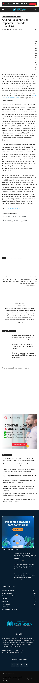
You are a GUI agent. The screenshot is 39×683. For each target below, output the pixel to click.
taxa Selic (20, 258)
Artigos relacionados (9, 331)
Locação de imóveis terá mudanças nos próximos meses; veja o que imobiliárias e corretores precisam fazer (19, 470)
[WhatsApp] (16, 33)
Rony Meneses (7, 29)
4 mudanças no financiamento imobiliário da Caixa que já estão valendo (23, 346)
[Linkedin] (19, 323)
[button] (3, 9)
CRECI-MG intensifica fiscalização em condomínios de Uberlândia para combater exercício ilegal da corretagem (18, 459)
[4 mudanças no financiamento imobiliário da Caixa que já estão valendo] (6, 346)
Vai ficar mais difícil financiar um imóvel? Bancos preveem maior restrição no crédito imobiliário (23, 338)
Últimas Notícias (16, 16)
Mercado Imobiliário (11, 14)
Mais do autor (20, 331)
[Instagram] (17, 665)
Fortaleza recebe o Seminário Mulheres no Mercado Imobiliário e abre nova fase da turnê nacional (17, 465)
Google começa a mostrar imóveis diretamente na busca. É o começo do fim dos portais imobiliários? (20, 494)
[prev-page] (3, 362)
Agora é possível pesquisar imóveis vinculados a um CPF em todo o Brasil (19, 476)
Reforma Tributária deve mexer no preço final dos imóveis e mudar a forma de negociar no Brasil (24, 575)
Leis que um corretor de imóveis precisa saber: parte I (10, 281)
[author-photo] (19, 300)
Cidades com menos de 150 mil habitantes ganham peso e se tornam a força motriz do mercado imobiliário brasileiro (25, 556)
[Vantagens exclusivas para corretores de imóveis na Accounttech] (19, 4)
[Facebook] (3, 33)
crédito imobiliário (11, 258)
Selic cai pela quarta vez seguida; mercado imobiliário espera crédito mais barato (24, 355)
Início (3, 14)
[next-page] (6, 362)
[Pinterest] (12, 33)
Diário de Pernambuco (13, 208)
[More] (20, 33)
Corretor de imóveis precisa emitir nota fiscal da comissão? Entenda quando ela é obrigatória (24, 566)
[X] (8, 33)
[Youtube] (26, 665)
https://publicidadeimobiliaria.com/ (19, 305)
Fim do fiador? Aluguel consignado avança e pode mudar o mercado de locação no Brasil (19, 500)
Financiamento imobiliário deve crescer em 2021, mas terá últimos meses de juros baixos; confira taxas (28, 282)
